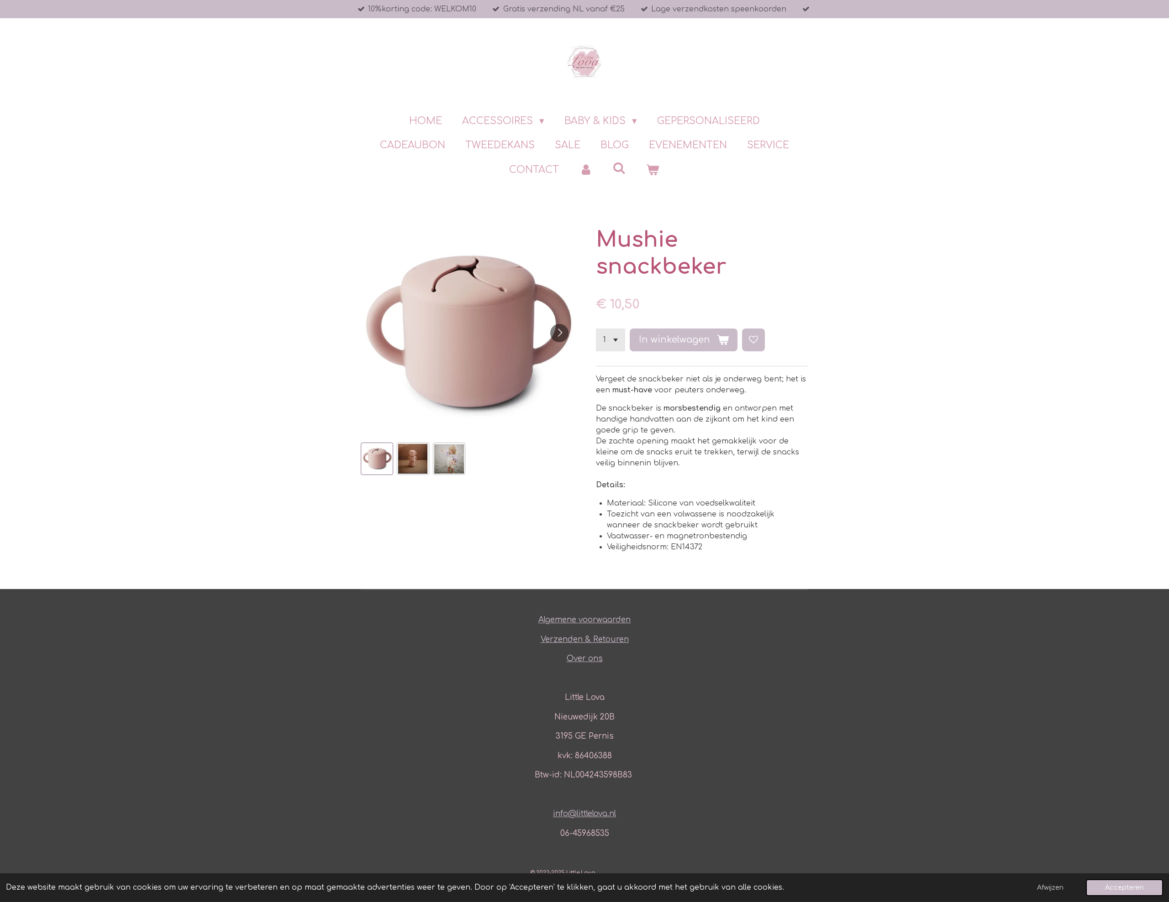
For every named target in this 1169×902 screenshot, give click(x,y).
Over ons (585, 658)
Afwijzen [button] (1050, 887)
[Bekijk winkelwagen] (652, 170)
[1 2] (610, 339)
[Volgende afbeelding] (559, 333)
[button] (377, 459)
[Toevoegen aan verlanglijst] (753, 339)
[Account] (585, 170)
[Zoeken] (619, 168)
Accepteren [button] (1124, 887)
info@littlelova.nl (584, 813)
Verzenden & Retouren (585, 639)
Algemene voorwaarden (584, 619)
